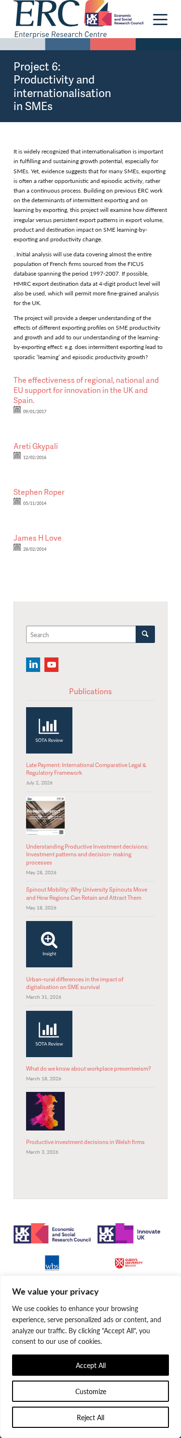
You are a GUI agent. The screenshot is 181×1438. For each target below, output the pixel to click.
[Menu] (155, 19)
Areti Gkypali (36, 446)
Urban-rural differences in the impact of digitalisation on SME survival (75, 983)
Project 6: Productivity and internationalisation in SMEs (62, 85)
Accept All (91, 1365)
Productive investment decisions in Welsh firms (85, 1142)
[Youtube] (51, 664)
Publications (90, 691)
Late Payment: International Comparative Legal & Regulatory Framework (86, 769)
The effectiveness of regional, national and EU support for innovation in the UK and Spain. (86, 390)
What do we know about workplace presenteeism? (88, 1068)
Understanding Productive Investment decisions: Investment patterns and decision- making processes (87, 854)
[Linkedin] (33, 664)
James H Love (38, 537)
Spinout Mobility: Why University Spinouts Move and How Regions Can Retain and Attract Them (86, 893)
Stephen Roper (39, 492)
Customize (90, 1391)
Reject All (90, 1417)
